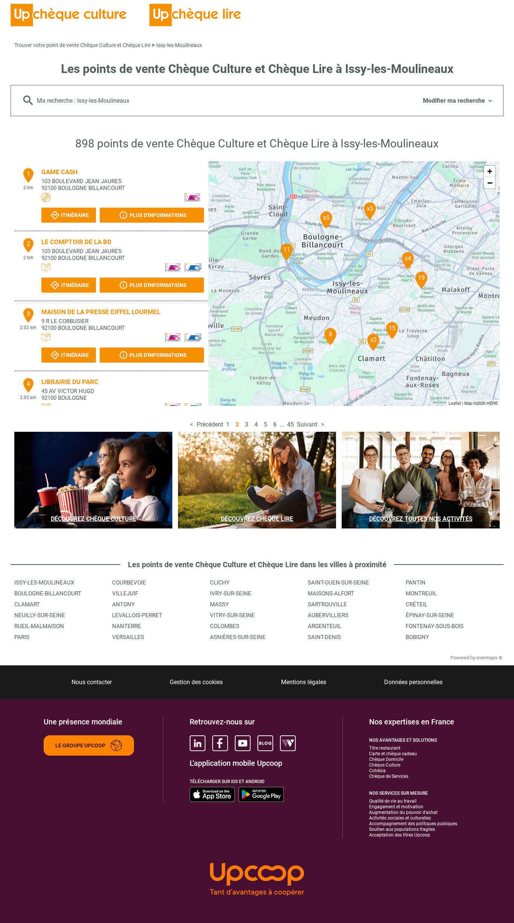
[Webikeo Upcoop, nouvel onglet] (288, 743)
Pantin (416, 582)
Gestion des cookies (196, 682)
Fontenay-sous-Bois (435, 626)
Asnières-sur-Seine (238, 637)
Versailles (128, 637)
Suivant (307, 424)
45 (290, 424)
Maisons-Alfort (331, 593)
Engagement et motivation (396, 806)
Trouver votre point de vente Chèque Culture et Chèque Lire (82, 45)
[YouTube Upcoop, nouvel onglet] (243, 743)
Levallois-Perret (137, 615)
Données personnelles (413, 682)
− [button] (490, 183)
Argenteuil (324, 626)
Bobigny (417, 637)
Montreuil (421, 593)
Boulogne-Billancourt (47, 593)
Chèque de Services (388, 776)
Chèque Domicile (386, 759)
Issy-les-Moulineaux (179, 45)
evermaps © (489, 657)
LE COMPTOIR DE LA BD (76, 242)
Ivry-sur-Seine (230, 593)
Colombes (224, 626)
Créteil (416, 604)
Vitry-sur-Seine (232, 615)
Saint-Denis (324, 637)
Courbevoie (129, 582)
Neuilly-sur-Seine (39, 615)
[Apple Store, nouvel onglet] (212, 794)
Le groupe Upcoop (80, 745)
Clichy (220, 582)
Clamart (27, 604)
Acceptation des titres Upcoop (399, 835)
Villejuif (125, 593)
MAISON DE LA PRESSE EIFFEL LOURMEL (100, 312)
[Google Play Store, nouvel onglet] (261, 794)
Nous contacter (91, 682)
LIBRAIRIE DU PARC (69, 382)
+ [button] (489, 171)
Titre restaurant (384, 748)
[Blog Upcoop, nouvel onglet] (265, 743)
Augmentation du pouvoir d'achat (403, 812)
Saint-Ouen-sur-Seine (338, 582)
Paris (21, 637)
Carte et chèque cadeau (393, 753)
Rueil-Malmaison (39, 626)
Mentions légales (303, 682)
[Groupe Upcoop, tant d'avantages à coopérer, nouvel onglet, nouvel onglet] (257, 880)
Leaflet (455, 403)
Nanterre (126, 626)
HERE (492, 403)
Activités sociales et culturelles (400, 818)
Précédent (210, 424)
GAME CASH (59, 172)
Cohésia (377, 770)
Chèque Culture (384, 765)
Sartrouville (327, 604)
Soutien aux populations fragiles (402, 829)
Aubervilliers (328, 615)
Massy (219, 604)
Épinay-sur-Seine (430, 615)
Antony (123, 604)
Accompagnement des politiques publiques (413, 823)
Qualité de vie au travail (393, 801)
